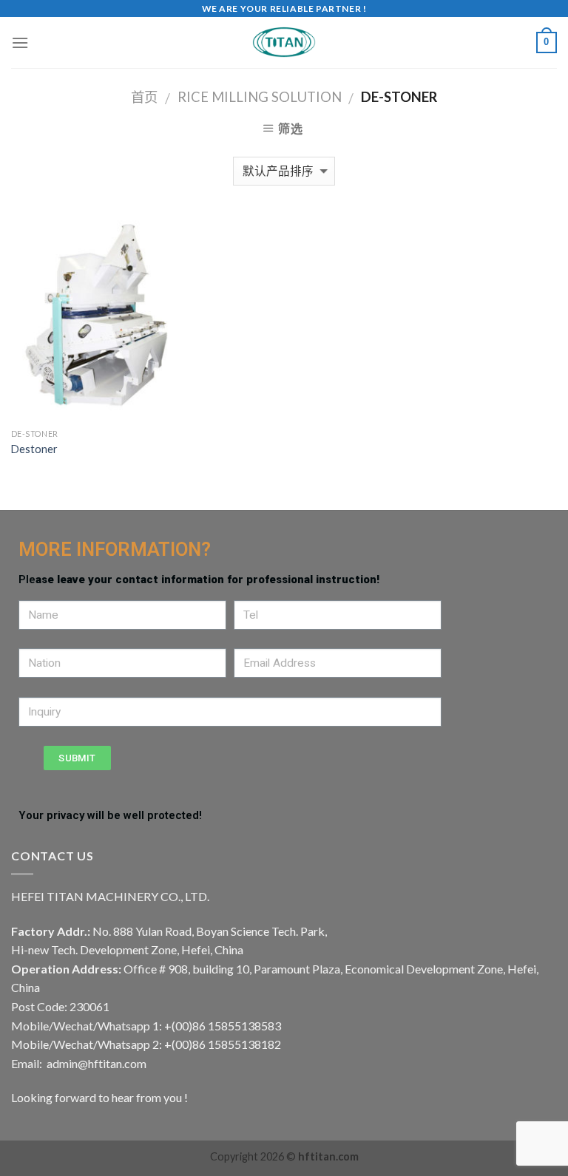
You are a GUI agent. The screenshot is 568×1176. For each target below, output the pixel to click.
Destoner (34, 449)
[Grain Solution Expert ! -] (284, 42)
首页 (144, 97)
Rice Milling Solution (260, 97)
